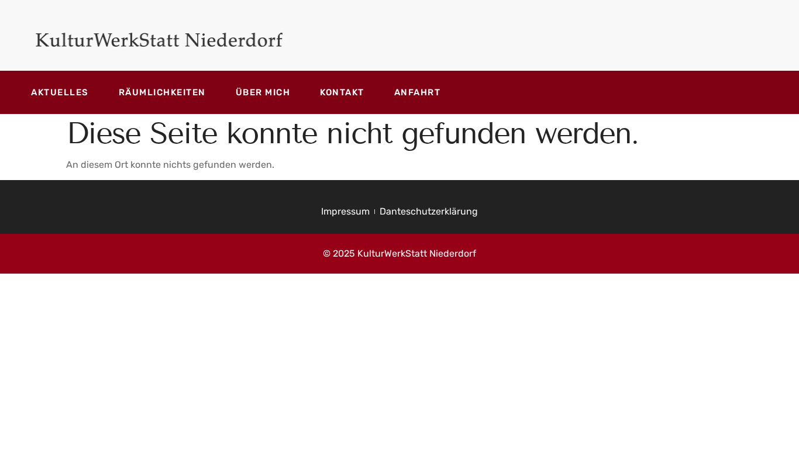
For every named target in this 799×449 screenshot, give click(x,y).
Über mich (263, 92)
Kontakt (342, 92)
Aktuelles (60, 92)
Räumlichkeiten (162, 92)
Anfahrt (417, 92)
